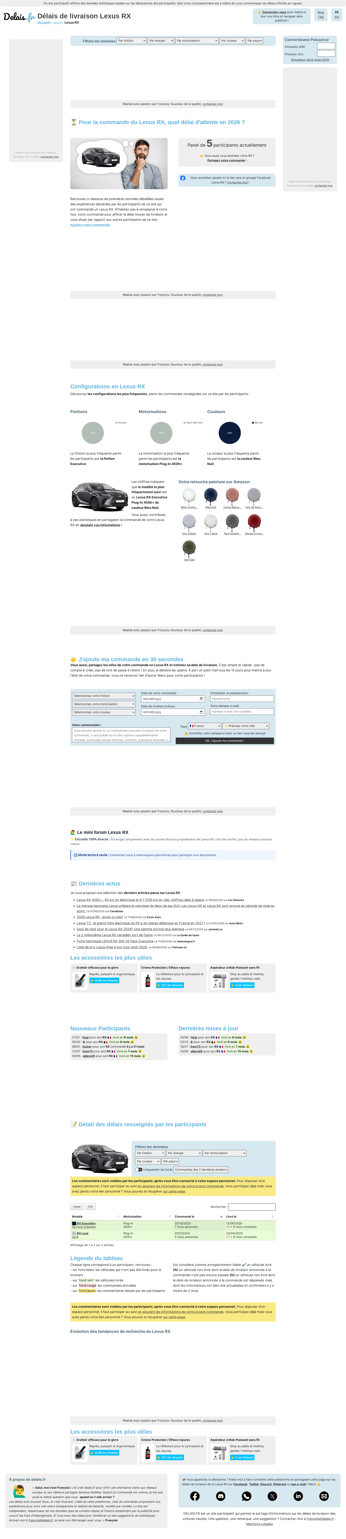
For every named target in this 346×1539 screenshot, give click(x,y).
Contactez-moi (237, 182)
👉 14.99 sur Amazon (104, 980)
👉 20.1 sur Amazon (170, 985)
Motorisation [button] (132, 1216)
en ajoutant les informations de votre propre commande (180, 1186)
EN (337, 17)
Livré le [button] (231, 1216)
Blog (321, 12)
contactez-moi (50, 156)
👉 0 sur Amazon (242, 985)
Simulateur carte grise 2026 (310, 60)
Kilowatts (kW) (295, 47)
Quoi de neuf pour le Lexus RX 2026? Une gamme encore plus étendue (130, 929)
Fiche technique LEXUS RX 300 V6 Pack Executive (115, 941)
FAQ (321, 17)
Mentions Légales (259, 1524)
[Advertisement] (36, 95)
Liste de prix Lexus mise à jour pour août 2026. (112, 947)
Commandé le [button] (184, 1216)
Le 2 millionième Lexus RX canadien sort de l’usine (115, 935)
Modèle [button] (77, 1216)
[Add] (337, 1527)
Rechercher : (219, 1207)
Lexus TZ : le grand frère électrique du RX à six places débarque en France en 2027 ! (141, 923)
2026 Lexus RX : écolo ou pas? (100, 917)
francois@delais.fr (41, 1520)
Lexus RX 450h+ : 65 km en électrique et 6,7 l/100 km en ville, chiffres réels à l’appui (140, 900)
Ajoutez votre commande (90, 225)
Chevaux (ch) (294, 54)
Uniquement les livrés (157, 1169)
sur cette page (174, 1191)
